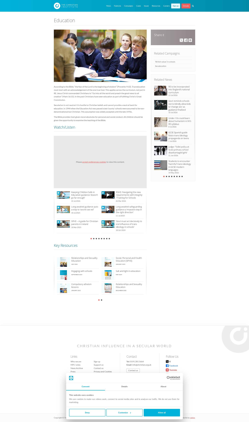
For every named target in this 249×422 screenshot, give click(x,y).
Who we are (76, 361)
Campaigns (128, 6)
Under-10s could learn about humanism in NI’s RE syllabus (179, 121)
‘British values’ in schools (165, 62)
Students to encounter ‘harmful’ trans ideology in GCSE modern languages (179, 165)
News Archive (77, 368)
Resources (156, 6)
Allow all (162, 412)
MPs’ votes (75, 364)
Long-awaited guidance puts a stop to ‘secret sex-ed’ (84, 208)
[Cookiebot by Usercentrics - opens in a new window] (168, 378)
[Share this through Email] (190, 40)
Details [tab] (124, 386)
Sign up (176, 6)
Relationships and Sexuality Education (84, 259)
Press (73, 371)
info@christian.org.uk (141, 364)
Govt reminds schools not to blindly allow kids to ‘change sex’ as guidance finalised (179, 105)
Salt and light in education (128, 271)
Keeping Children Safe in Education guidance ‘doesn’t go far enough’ (84, 195)
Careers (166, 6)
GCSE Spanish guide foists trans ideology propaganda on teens (178, 135)
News (108, 6)
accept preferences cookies (94, 162)
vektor (192, 418)
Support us (98, 364)
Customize (123, 412)
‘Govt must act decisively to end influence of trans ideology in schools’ (129, 224)
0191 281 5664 (137, 361)
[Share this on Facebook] (186, 40)
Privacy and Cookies (103, 371)
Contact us (98, 368)
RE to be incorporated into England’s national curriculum (179, 89)
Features (117, 6)
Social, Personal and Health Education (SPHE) (129, 259)
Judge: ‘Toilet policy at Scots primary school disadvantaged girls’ (178, 149)
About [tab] (163, 386)
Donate (186, 6)
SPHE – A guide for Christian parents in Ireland (84, 223)
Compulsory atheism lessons (81, 285)
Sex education (160, 66)
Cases (138, 6)
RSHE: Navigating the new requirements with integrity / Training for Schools (129, 195)
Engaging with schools (81, 271)
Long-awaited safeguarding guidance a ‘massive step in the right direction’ (129, 209)
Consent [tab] (85, 386)
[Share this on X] (181, 40)
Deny (87, 412)
